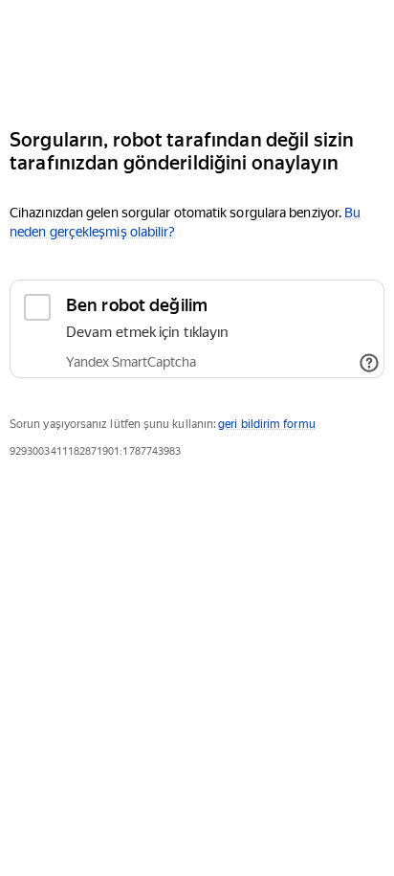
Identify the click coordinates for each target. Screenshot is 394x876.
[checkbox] (197, 329)
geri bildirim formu (266, 424)
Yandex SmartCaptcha (131, 362)
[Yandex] (197, 56)
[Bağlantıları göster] (369, 363)
